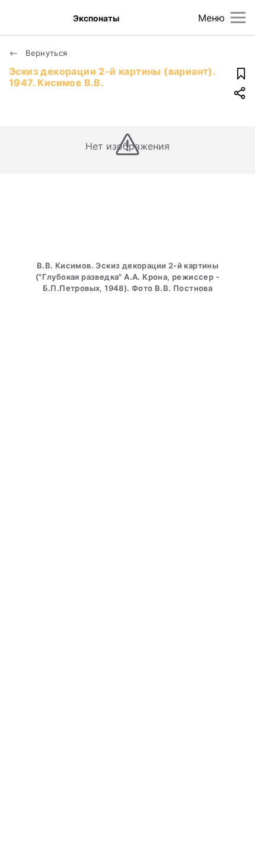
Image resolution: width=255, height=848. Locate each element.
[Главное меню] (238, 17)
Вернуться (45, 53)
